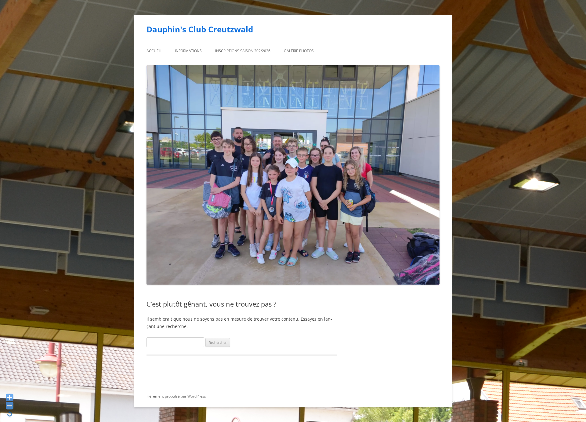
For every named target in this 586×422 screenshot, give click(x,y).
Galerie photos (299, 50)
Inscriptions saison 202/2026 (242, 50)
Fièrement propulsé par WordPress (176, 396)
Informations (188, 50)
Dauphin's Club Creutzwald (199, 29)
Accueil (153, 50)
